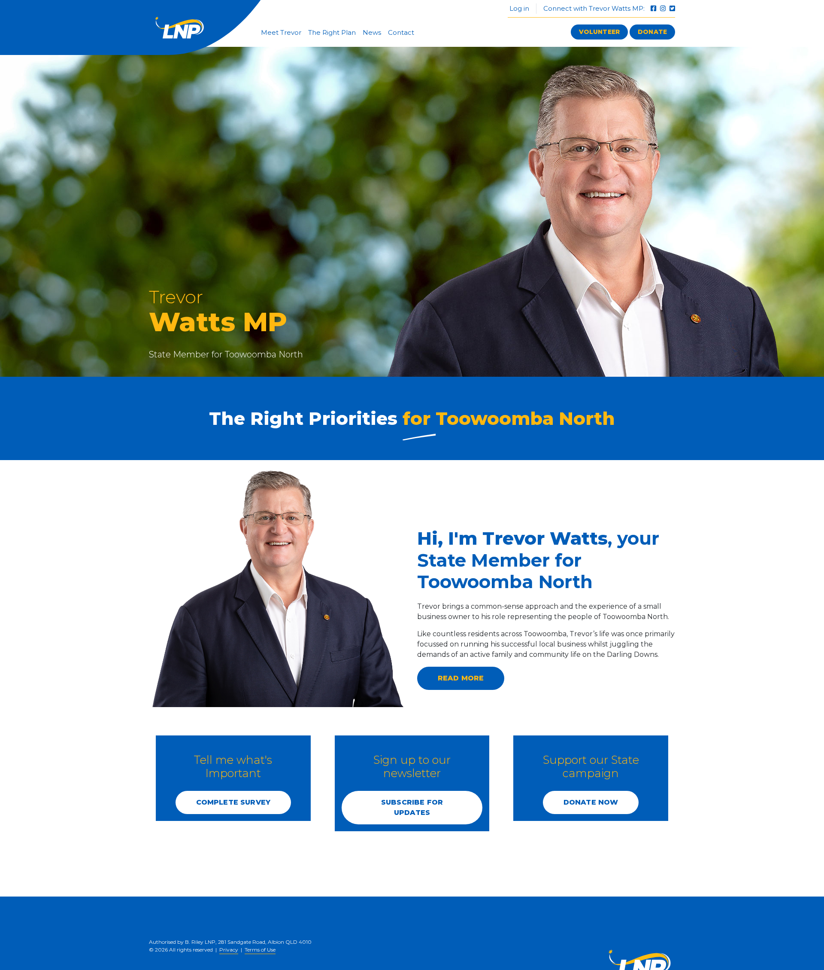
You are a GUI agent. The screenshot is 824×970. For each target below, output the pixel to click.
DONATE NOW (590, 802)
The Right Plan (332, 32)
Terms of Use (260, 949)
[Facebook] (654, 8)
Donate (652, 32)
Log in (518, 8)
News (372, 32)
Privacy (228, 949)
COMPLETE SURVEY (233, 802)
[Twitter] (672, 8)
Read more (461, 678)
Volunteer (599, 32)
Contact (401, 32)
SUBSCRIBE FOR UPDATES (412, 807)
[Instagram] (663, 8)
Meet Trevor (281, 32)
